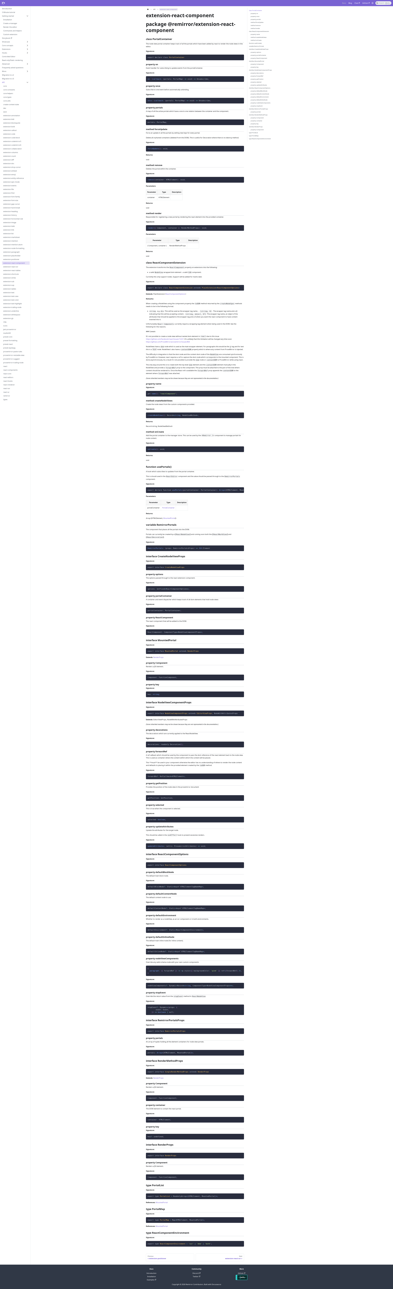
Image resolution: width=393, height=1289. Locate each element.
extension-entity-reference (13, 178)
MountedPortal (169, 518)
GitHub (365, 3)
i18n (5, 322)
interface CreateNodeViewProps (258, 49)
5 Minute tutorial (8, 12)
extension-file (8, 189)
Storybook (6, 38)
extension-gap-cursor (11, 204)
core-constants (9, 90)
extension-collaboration (12, 149)
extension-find (8, 193)
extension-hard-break (11, 208)
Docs (344, 3)
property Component (257, 64)
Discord (196, 1273)
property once (255, 16)
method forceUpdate (257, 22)
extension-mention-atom (13, 244)
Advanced (6, 64)
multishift (7, 333)
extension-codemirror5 (12, 141)
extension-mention (10, 241)
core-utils (7, 101)
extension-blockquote (11, 123)
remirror (6, 396)
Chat (356, 3)
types (5, 399)
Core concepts (7, 45)
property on (254, 13)
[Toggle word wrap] (237, 490)
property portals (256, 19)
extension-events (9, 185)
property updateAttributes (259, 85)
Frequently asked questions (12, 67)
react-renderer (9, 385)
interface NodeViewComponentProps (260, 70)
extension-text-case (10, 296)
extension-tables (9, 289)
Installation (7, 20)
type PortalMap (254, 136)
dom (5, 112)
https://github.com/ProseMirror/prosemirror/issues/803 (168, 342)
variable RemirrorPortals (256, 46)
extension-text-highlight (12, 303)
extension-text (8, 292)
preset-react (8, 344)
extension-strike (9, 278)
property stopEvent (257, 106)
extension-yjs (8, 318)
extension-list (8, 233)
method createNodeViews (259, 37)
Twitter (195, 1276)
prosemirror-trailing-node (13, 362)
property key (255, 67)
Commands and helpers (12, 31)
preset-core (7, 337)
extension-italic (9, 226)
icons (5, 326)
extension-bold (9, 126)
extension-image (9, 222)
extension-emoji (9, 174)
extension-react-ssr (10, 267)
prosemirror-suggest (11, 359)
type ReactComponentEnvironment (260, 139)
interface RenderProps (256, 127)
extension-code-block (11, 138)
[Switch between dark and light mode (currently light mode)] (372, 3)
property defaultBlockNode (259, 91)
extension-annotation (11, 115)
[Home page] (148, 9)
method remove (256, 25)
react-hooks (8, 381)
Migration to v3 (8, 79)
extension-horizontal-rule (13, 219)
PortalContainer (168, 508)
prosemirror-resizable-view (13, 355)
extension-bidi (8, 119)
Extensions (6, 49)
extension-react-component (14, 263)
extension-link (8, 230)
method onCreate (256, 40)
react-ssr (6, 388)
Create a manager (10, 23)
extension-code (9, 134)
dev (4, 108)
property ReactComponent (259, 58)
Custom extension (10, 34)
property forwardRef (257, 76)
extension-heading (10, 211)
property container (256, 121)
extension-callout (10, 130)
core (5, 86)
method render (255, 28)
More (4, 71)
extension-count (9, 156)
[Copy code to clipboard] (241, 57)
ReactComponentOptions (175, 294)
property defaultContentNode (260, 94)
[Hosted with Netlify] (241, 1279)
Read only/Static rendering (12, 60)
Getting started (8, 16)
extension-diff (8, 160)
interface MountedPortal (256, 61)
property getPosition (257, 79)
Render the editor (10, 27)
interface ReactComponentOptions (259, 88)
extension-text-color (11, 300)
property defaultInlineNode (259, 100)
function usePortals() (255, 43)
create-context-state (11, 104)
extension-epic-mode (11, 182)
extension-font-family (11, 197)
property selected (256, 82)
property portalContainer (258, 55)
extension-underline (11, 311)
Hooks (4, 53)
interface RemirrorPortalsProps (258, 109)
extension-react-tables (12, 270)
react (5, 366)
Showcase (6, 42)
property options (256, 52)
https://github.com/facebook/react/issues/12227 (165, 339)
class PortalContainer (255, 10)
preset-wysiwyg (9, 348)
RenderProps (158, 657)
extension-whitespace (11, 315)
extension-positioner (11, 259)
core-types (7, 97)
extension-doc (8, 163)
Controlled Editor (8, 56)
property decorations (257, 73)
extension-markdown (11, 237)
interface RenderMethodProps (258, 115)
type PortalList (253, 133)
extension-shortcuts (11, 274)
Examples (150, 1280)
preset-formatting (10, 340)
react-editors (8, 377)
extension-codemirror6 (12, 145)
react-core (7, 374)
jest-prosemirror (9, 329)
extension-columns (10, 152)
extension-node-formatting (13, 248)
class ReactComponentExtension (259, 31)
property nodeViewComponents (260, 103)
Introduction (7, 8)
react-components (10, 370)
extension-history (10, 215)
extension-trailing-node (12, 307)
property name (255, 34)
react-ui (6, 392)
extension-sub (8, 281)
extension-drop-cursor (12, 167)
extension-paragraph (11, 252)
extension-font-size (10, 200)
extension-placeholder (12, 256)
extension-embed (10, 171)
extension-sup (8, 285)
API (3, 82)
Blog (350, 3)
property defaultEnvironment (260, 97)
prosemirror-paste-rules (12, 351)
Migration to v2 (8, 75)
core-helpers (8, 93)
